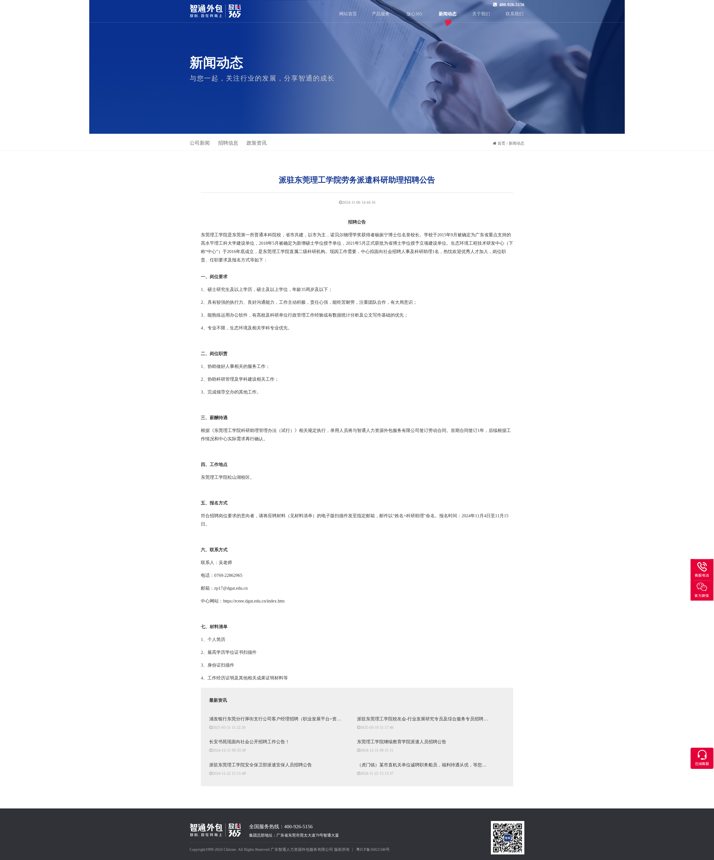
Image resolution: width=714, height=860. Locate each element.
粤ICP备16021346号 (373, 849)
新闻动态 (448, 13)
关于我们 (481, 13)
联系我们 (515, 13)
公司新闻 (200, 143)
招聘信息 (228, 143)
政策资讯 (257, 143)
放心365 (414, 13)
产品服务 (381, 13)
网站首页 (348, 13)
